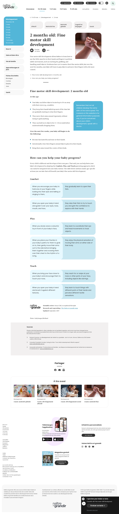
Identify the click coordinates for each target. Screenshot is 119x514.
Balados (104, 9)
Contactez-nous (7, 476)
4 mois (8, 32)
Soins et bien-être (12, 55)
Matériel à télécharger (9, 456)
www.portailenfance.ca (46, 349)
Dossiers (95, 9)
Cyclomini (5, 460)
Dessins (8, 84)
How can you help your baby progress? (45, 78)
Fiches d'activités (12, 76)
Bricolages (9, 78)
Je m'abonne (88, 435)
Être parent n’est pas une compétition (13, 466)
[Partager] (55, 370)
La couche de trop (8, 465)
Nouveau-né (10, 22)
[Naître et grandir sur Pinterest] (89, 447)
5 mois (8, 35)
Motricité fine (50, 26)
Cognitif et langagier (78, 25)
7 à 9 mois (9, 40)
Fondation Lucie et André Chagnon (13, 497)
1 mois (8, 24)
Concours (92, 3)
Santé (8, 92)
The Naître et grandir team (69, 308)
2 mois (56, 17)
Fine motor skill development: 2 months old (47, 75)
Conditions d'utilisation (9, 470)
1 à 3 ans (53, 9)
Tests (4, 455)
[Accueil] (10, 6)
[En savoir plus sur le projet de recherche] (83, 503)
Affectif (33, 26)
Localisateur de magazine (61, 462)
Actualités (85, 9)
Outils (4, 453)
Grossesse (30, 9)
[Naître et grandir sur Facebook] (86, 447)
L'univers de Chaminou (9, 458)
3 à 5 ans (63, 9)
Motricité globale (64, 25)
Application (67, 3)
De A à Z (5, 424)
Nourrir (8, 49)
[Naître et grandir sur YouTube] (93, 447)
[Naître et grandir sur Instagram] (82, 447)
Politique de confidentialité (10, 471)
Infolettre (79, 3)
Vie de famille (11, 61)
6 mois (8, 37)
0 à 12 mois (42, 9)
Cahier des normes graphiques (11, 475)
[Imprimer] (64, 370)
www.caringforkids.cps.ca (37, 344)
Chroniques (6, 441)
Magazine (5, 445)
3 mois (8, 30)
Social (92, 26)
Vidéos (113, 9)
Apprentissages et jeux (12, 68)
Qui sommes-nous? (8, 468)
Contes (8, 81)
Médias (5, 473)
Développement (46, 17)
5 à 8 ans (73, 9)
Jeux (7, 86)
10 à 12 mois (9, 43)
